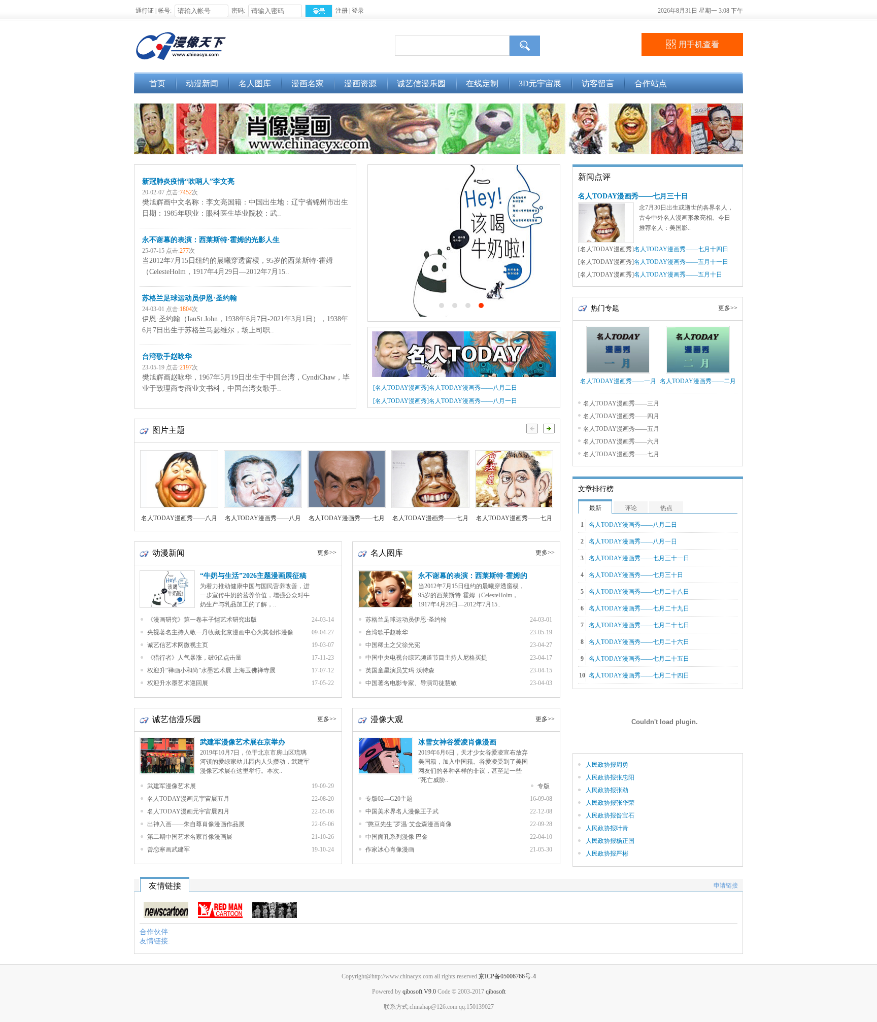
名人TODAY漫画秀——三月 (621, 403)
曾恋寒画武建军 (168, 849)
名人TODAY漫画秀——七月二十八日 (639, 591)
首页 (157, 83)
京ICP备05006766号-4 (507, 976)
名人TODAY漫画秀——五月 (621, 428)
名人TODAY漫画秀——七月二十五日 (639, 658)
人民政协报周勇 (607, 764)
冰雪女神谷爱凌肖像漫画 (457, 742)
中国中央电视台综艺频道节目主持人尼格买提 (426, 657)
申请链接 (726, 885)
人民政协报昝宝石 (610, 815)
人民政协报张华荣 (610, 802)
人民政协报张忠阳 (610, 777)
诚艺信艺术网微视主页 (177, 645)
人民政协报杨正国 (610, 840)
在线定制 (482, 83)
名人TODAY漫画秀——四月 (621, 416)
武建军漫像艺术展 (171, 786)
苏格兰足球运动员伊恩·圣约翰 (189, 298)
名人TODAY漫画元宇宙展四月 (188, 811)
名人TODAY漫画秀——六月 (621, 441)
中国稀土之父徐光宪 (392, 645)
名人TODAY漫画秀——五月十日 (678, 274)
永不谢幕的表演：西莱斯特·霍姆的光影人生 (211, 240)
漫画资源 (360, 83)
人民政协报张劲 (607, 790)
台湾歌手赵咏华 (167, 356)
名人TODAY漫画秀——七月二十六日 (639, 641)
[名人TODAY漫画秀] (401, 387)
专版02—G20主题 (389, 798)
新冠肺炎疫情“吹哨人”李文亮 (188, 181)
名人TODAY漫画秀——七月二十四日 (639, 675)
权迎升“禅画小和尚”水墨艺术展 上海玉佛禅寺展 (211, 670)
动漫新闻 (202, 83)
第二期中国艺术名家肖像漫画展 (189, 836)
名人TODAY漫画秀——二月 (698, 381)
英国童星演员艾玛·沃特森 (399, 670)
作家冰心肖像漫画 (389, 849)
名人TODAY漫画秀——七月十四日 (681, 249)
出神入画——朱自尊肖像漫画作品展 (196, 824)
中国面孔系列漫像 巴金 (396, 836)
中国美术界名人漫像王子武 (401, 811)
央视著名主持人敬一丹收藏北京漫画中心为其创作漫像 (220, 632)
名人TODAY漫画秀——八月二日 (473, 387)
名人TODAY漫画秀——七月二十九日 (639, 608)
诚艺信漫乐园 (421, 83)
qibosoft (495, 991)
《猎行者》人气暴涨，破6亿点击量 (194, 657)
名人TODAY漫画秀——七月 (621, 454)
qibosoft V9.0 (419, 991)
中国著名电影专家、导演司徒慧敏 (411, 683)
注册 (341, 10)
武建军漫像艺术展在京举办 (242, 742)
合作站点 (650, 83)
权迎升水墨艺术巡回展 (177, 683)
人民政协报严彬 (607, 853)
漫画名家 (307, 83)
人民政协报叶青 (607, 828)
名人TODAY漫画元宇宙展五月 (188, 798)
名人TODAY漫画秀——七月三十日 (633, 196)
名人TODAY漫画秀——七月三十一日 (639, 558)
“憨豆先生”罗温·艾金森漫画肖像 (408, 824)
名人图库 (255, 83)
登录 (358, 10)
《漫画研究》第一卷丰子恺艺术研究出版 (202, 619)
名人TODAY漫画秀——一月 (618, 381)
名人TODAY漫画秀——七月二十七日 (639, 625)
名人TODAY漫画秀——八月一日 (473, 400)
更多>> (326, 552)
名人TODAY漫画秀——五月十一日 (681, 261)
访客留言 (598, 83)
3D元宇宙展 (540, 83)
